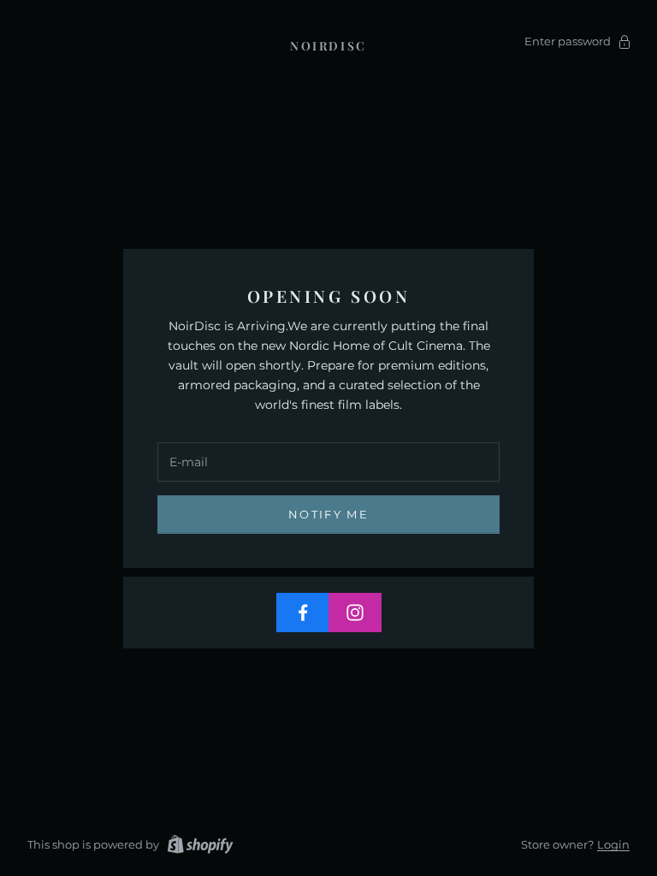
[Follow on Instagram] (355, 612)
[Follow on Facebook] (302, 612)
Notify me (328, 514)
